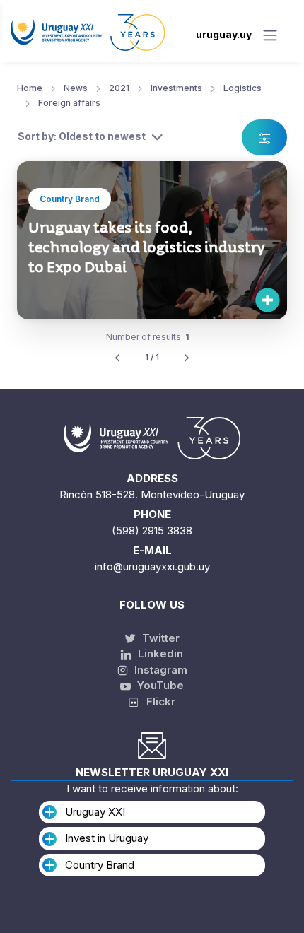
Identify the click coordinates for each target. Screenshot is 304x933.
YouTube (159, 685)
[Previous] (117, 358)
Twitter (159, 638)
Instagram (159, 669)
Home (29, 88)
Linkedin (159, 653)
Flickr (156, 701)
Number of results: (147, 336)
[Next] (186, 358)
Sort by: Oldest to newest (82, 136)
